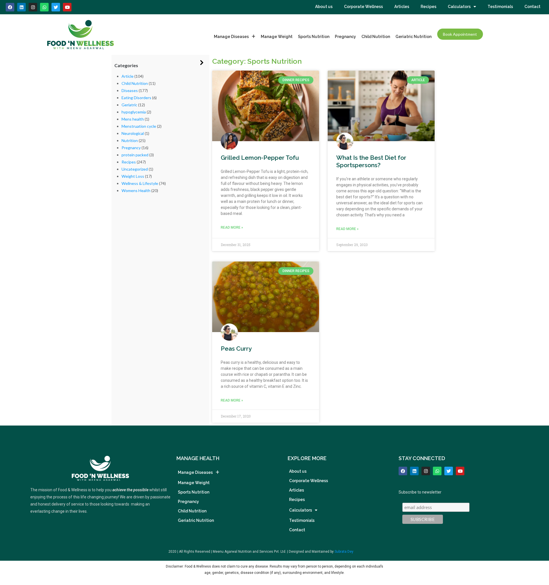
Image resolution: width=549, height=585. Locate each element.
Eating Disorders (136, 97)
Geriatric (129, 104)
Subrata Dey (344, 552)
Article (128, 76)
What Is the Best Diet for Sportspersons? (371, 161)
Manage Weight (277, 36)
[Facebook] (10, 7)
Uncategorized (135, 169)
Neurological (133, 133)
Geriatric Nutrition (413, 36)
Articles (401, 6)
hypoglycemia (134, 111)
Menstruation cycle (139, 126)
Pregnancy (345, 36)
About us (324, 6)
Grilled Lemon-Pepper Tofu (260, 157)
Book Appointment (460, 34)
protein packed (135, 154)
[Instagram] (33, 7)
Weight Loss (133, 176)
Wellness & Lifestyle (140, 183)
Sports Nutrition (313, 36)
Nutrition (130, 140)
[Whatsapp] (44, 7)
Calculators (459, 6)
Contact (532, 6)
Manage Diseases (231, 36)
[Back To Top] (535, 551)
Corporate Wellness (363, 6)
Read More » (232, 227)
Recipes (428, 6)
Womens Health (136, 190)
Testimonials (500, 6)
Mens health (133, 119)
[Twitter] (448, 471)
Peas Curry (236, 348)
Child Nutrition (375, 36)
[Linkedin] (21, 7)
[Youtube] (67, 7)
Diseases (130, 90)
